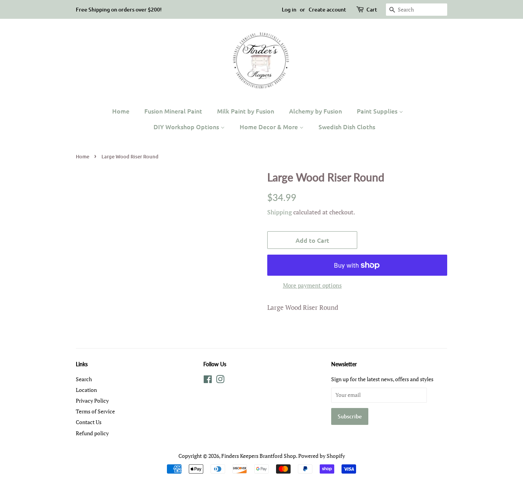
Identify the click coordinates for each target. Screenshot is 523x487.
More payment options (312, 285)
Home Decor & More (269, 126)
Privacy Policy (92, 400)
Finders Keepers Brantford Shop (258, 455)
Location (86, 389)
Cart (371, 9)
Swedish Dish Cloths (347, 126)
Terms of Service (95, 411)
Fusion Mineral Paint (173, 111)
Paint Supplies (378, 111)
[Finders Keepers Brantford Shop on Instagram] (220, 380)
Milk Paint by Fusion (245, 111)
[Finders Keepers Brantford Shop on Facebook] (207, 380)
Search (84, 379)
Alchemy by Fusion (315, 111)
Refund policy (92, 433)
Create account (327, 9)
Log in (289, 9)
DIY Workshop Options (187, 126)
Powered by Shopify (321, 455)
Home (120, 111)
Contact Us (88, 422)
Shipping (279, 212)
